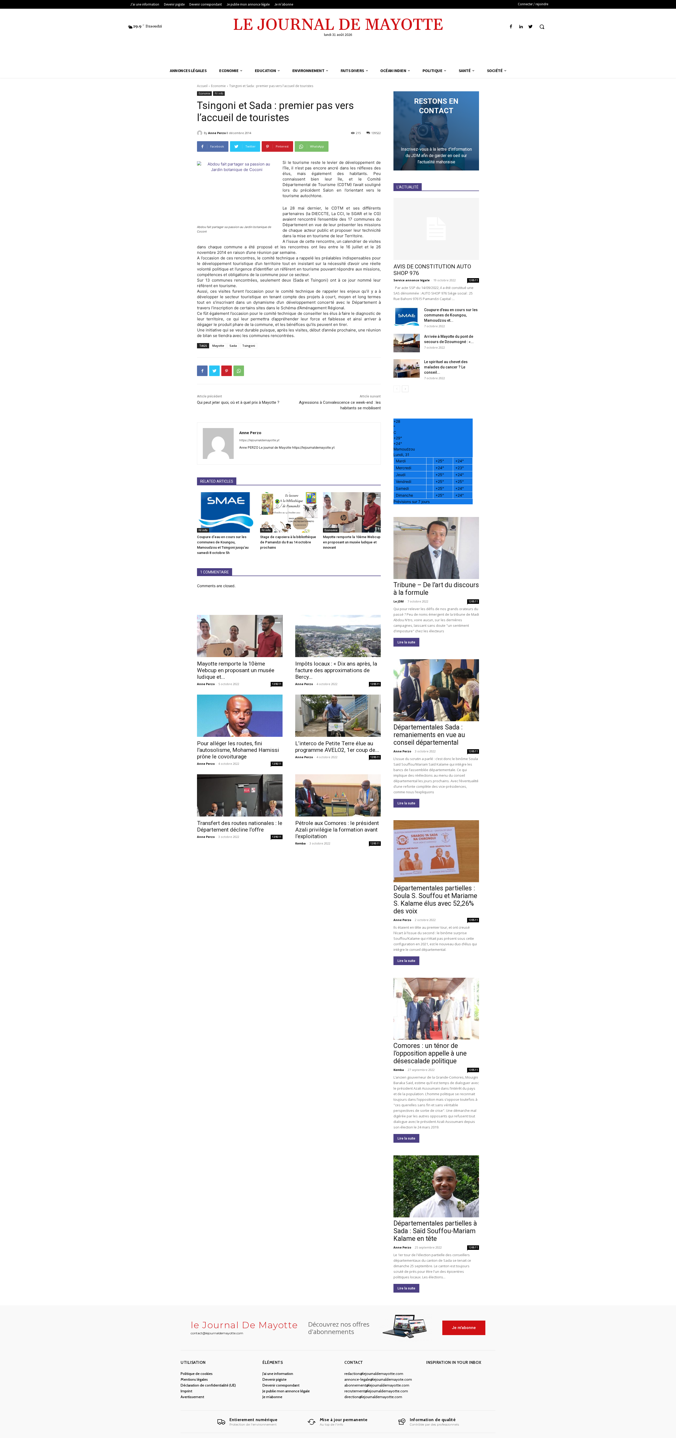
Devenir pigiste (274, 1379)
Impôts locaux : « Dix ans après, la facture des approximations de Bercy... (336, 670)
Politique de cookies (197, 1373)
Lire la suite (406, 642)
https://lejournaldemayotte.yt (259, 440)
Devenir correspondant (280, 1385)
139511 (276, 684)
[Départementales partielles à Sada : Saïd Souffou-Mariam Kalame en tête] (436, 1186)
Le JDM (398, 601)
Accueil (202, 86)
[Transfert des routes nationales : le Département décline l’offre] (240, 795)
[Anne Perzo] (200, 133)
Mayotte (218, 346)
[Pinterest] (226, 371)
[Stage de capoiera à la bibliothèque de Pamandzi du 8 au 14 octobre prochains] (289, 512)
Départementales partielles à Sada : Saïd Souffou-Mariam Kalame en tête (435, 1230)
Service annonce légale (411, 280)
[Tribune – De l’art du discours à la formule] (436, 548)
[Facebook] (510, 26)
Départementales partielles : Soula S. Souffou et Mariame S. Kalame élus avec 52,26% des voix (435, 899)
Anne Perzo (217, 133)
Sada (233, 346)
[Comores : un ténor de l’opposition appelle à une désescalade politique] (436, 1009)
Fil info (219, 93)
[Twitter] (530, 26)
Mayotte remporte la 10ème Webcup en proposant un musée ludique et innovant (352, 542)
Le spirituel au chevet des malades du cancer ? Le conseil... (446, 367)
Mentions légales (194, 1379)
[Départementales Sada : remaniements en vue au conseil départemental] (436, 690)
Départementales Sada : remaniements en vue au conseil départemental (429, 734)
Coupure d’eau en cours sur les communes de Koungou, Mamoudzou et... (451, 315)
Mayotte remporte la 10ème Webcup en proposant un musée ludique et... (235, 670)
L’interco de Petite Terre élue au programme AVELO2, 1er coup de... (337, 746)
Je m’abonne (272, 1396)
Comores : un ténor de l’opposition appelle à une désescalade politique (430, 1053)
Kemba (300, 843)
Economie (218, 86)
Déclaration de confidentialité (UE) (208, 1385)
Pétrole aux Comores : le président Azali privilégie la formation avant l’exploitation (337, 829)
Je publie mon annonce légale (286, 1391)
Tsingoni (248, 346)
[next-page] (405, 389)
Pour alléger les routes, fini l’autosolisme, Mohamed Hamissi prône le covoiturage (238, 750)
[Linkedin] (520, 26)
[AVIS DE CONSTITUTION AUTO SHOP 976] (436, 229)
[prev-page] (396, 389)
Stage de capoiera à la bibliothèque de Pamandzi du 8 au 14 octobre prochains (288, 542)
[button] (542, 26)
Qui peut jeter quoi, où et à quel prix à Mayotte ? (238, 402)
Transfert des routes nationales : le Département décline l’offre (239, 826)
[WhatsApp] (238, 371)
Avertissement (192, 1396)
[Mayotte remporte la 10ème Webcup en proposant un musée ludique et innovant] (352, 512)
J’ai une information (277, 1373)
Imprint (186, 1391)
